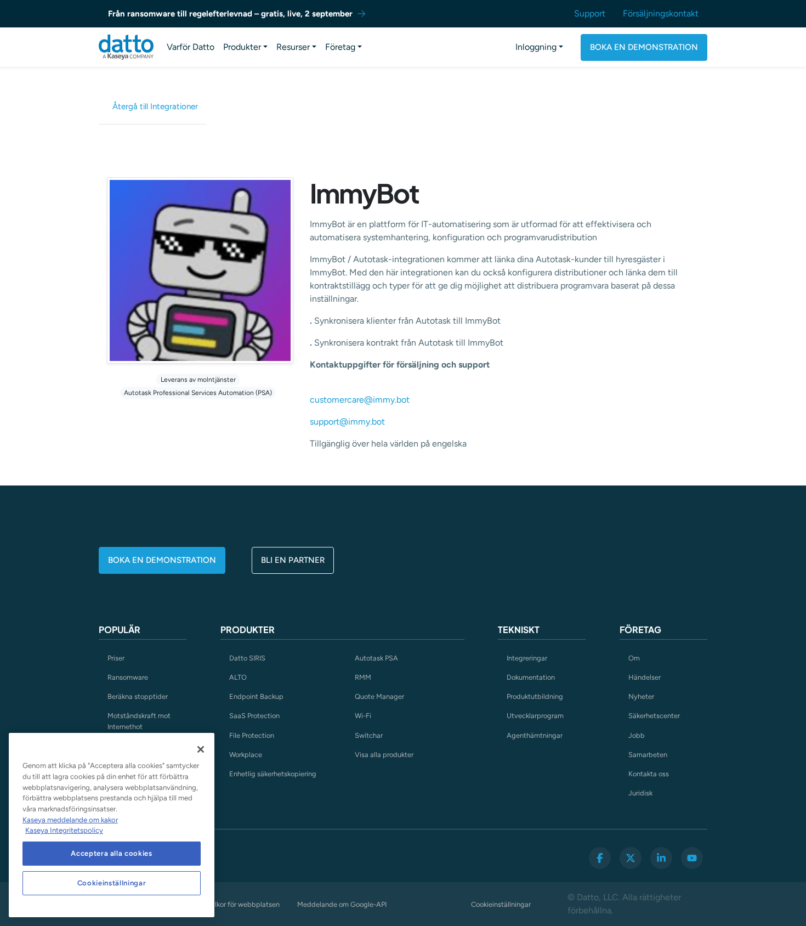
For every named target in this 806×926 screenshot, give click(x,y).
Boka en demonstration (644, 47)
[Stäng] (201, 749)
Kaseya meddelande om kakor (70, 820)
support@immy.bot (347, 421)
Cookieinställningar (501, 904)
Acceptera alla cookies (111, 853)
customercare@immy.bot (360, 399)
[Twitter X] (630, 858)
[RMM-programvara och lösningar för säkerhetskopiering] (126, 47)
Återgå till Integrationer (155, 106)
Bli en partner (293, 560)
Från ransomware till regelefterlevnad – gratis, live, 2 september (230, 14)
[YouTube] (692, 858)
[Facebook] (599, 858)
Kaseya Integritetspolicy (64, 830)
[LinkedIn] (661, 858)
